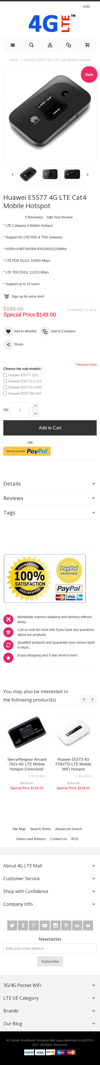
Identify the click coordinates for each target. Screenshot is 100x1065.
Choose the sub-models (22, 369)
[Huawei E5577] (28, 174)
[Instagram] (56, 926)
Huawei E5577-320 (23, 375)
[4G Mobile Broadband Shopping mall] (50, 24)
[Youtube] (45, 926)
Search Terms (40, 829)
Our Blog (12, 1024)
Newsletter (50, 939)
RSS (74, 839)
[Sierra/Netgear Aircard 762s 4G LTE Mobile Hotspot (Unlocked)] (26, 732)
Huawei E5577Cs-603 (25, 387)
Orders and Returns (31, 839)
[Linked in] (77, 926)
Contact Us (58, 839)
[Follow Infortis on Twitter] (12, 926)
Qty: (6, 410)
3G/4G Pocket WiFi (22, 985)
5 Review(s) (34, 217)
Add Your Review (60, 217)
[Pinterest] (66, 926)
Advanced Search (68, 829)
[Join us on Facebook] (23, 926)
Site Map (19, 829)
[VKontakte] (88, 926)
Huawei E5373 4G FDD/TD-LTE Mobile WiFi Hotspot (73, 764)
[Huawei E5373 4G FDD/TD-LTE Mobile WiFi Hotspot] (73, 732)
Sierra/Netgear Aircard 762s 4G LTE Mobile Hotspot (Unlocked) (26, 764)
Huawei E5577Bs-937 (25, 393)
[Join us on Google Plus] (34, 926)
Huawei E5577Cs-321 (25, 381)
